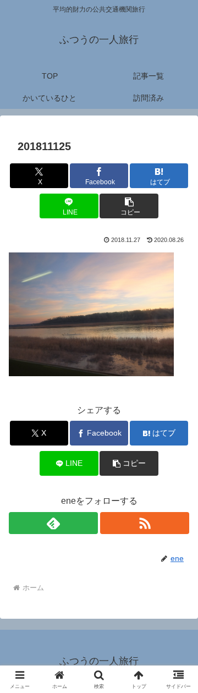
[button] (129, 206)
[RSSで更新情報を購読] (144, 523)
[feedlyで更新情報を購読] (53, 523)
